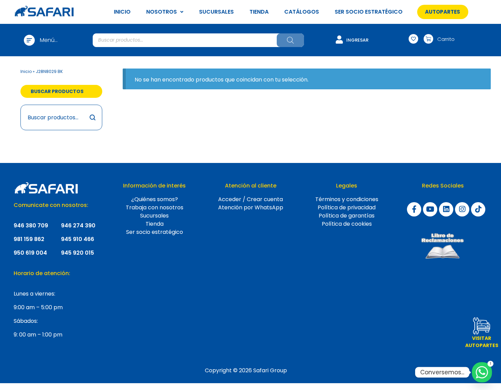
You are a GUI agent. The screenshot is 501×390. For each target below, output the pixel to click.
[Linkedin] (446, 209)
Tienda (155, 224)
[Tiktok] (478, 209)
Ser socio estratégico (154, 232)
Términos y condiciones (346, 199)
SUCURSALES (216, 12)
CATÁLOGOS (301, 12)
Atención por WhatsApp (250, 207)
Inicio (26, 71)
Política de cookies (347, 224)
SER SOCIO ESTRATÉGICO (369, 12)
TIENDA (259, 12)
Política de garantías (347, 216)
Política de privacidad (347, 207)
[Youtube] (430, 209)
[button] (442, 12)
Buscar (93, 117)
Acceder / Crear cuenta (250, 199)
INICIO (122, 12)
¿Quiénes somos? (154, 199)
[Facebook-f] (414, 209)
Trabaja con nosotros (154, 207)
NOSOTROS (161, 12)
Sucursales (154, 216)
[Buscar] (290, 40)
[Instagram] (462, 209)
